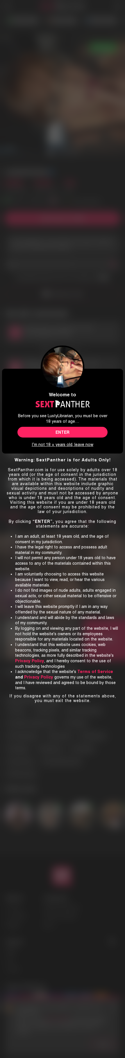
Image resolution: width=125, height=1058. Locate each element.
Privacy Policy (38, 677)
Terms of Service (95, 671)
